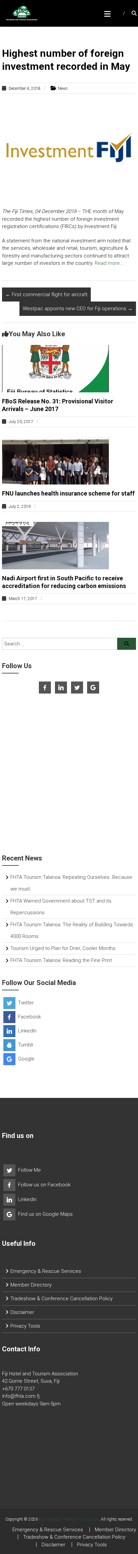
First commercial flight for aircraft (46, 295)
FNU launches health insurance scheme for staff (68, 493)
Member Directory (31, 1285)
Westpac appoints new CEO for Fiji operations (78, 309)
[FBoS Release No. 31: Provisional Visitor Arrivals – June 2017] (55, 368)
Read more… (109, 263)
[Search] (126, 644)
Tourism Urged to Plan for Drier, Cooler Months (63, 948)
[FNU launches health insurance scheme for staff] (55, 460)
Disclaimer (22, 1312)
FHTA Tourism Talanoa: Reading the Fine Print (61, 960)
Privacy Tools (25, 1326)
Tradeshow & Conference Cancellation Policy (61, 1299)
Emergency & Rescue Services (45, 1271)
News (63, 88)
